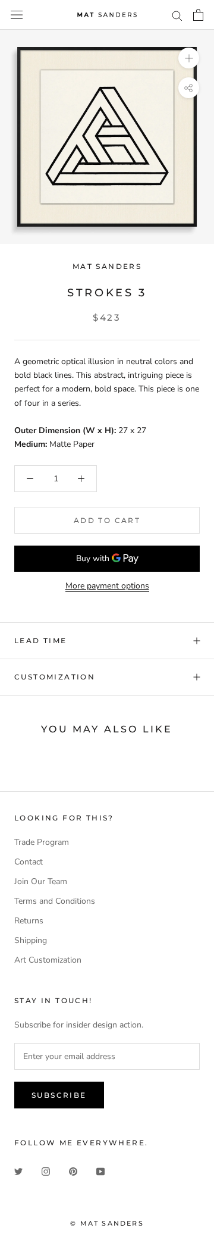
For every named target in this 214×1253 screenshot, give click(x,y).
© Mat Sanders (107, 1223)
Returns (28, 920)
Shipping (30, 940)
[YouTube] (100, 1170)
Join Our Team (40, 881)
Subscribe (59, 1095)
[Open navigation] (17, 15)
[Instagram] (46, 1170)
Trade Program (41, 842)
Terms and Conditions (54, 901)
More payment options (107, 585)
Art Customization (47, 960)
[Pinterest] (73, 1170)
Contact (28, 861)
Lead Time (40, 640)
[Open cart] (198, 15)
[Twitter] (18, 1170)
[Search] (177, 15)
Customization (54, 676)
